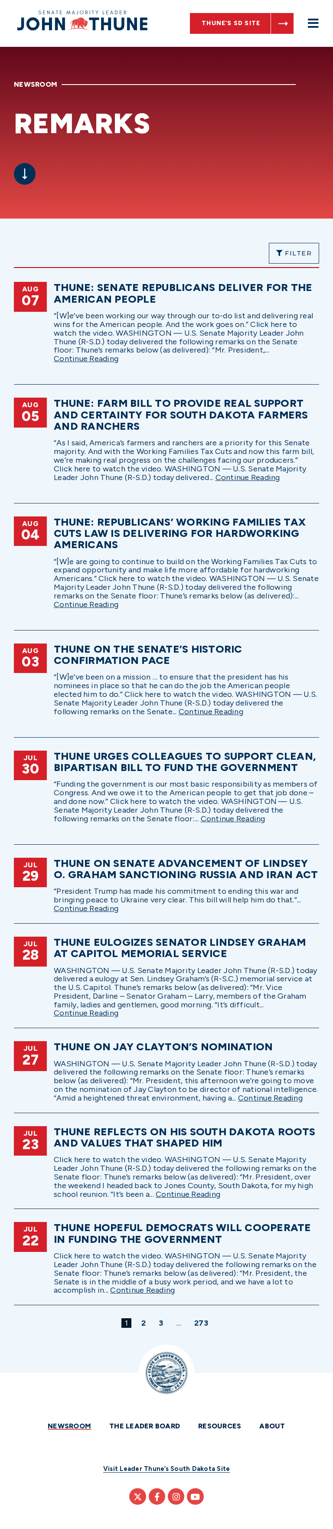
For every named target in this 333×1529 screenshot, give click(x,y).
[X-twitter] (137, 1496)
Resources (219, 1426)
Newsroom (69, 1426)
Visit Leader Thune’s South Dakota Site (166, 1469)
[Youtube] (195, 1496)
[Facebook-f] (157, 1496)
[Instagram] (176, 1496)
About (272, 1426)
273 (203, 1323)
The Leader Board (144, 1426)
